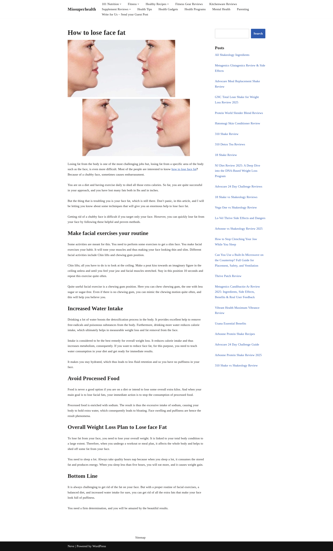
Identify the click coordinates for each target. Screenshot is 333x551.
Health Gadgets (168, 9)
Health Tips (144, 9)
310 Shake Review (226, 134)
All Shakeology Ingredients (232, 55)
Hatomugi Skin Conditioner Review (237, 123)
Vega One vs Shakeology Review (236, 207)
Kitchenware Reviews (223, 4)
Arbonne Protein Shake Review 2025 (238, 355)
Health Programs (195, 9)
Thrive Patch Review (228, 276)
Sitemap (140, 537)
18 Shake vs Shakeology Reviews (236, 197)
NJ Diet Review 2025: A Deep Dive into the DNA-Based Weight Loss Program (237, 171)
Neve (71, 546)
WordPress (99, 546)
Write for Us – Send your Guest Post (125, 14)
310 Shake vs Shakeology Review (236, 365)
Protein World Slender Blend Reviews (239, 113)
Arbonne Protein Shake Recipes (235, 334)
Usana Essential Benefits (230, 323)
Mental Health (221, 9)
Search (258, 33)
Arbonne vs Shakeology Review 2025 (239, 228)
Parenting (243, 9)
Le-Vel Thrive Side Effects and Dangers (240, 218)
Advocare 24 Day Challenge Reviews (238, 186)
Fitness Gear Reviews (189, 4)
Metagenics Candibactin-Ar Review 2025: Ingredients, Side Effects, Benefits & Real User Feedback (237, 292)
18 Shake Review (226, 155)
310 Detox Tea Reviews (230, 144)
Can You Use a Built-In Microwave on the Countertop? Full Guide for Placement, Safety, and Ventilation (239, 260)
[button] (120, 4)
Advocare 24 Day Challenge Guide (237, 344)
